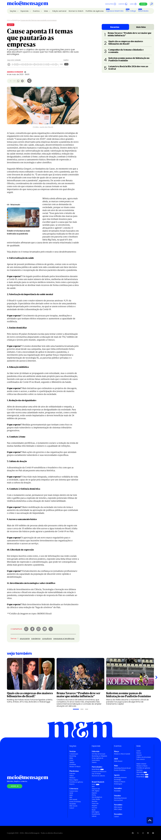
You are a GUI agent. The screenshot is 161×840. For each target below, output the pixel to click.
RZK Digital (95, 812)
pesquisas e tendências (63, 638)
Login (132, 4)
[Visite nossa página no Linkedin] (148, 833)
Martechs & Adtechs (98, 776)
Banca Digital (73, 780)
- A (10, 81)
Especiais (25, 11)
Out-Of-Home (96, 774)
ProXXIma (72, 764)
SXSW (71, 793)
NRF (70, 797)
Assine (143, 4)
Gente (71, 760)
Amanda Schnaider (15, 72)
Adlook (94, 816)
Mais (46, 11)
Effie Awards (73, 806)
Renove (138, 753)
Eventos (36, 11)
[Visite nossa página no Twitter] (138, 833)
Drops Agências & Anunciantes (97, 759)
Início (9, 20)
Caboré (71, 808)
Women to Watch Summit (122, 754)
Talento (94, 762)
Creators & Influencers (99, 771)
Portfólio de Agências (95, 11)
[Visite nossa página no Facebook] (133, 833)
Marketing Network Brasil (122, 768)
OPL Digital (95, 791)
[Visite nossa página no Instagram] (143, 833)
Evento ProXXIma (75, 802)
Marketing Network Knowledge (120, 778)
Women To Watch (74, 767)
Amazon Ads (96, 789)
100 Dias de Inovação (98, 754)
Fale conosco (140, 759)
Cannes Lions (73, 791)
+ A (14, 81)
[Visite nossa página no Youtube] (153, 833)
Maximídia (72, 804)
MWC (71, 795)
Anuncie (139, 755)
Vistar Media (96, 799)
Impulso (94, 793)
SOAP (93, 784)
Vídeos (71, 776)
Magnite (94, 806)
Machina (94, 801)
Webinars (72, 778)
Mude (93, 810)
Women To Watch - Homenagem (120, 783)
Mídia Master (118, 761)
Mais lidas (141, 27)
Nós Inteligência (97, 797)
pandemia (35, 638)
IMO (93, 787)
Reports (71, 784)
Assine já (14, 786)
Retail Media (143, 11)
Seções (13, 11)
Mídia (71, 758)
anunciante (25, 638)
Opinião (71, 762)
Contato (121, 4)
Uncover (94, 808)
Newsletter (109, 4)
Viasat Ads (95, 803)
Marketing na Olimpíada (99, 756)
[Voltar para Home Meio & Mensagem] (27, 4)
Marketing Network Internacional (120, 799)
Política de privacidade (143, 757)
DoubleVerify (96, 814)
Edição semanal (59, 11)
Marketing (15, 20)
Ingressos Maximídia (114, 11)
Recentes (114, 27)
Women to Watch (76, 11)
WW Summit (73, 799)
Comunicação (73, 754)
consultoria (47, 638)
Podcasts (72, 773)
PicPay (94, 795)
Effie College (131, 11)
